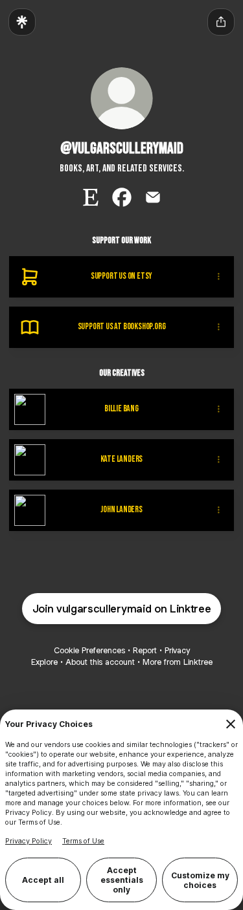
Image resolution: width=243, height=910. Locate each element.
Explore (44, 661)
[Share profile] (221, 22)
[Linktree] (22, 22)
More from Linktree (178, 661)
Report (145, 650)
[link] (90, 197)
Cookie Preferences (89, 650)
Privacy (177, 650)
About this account (100, 661)
